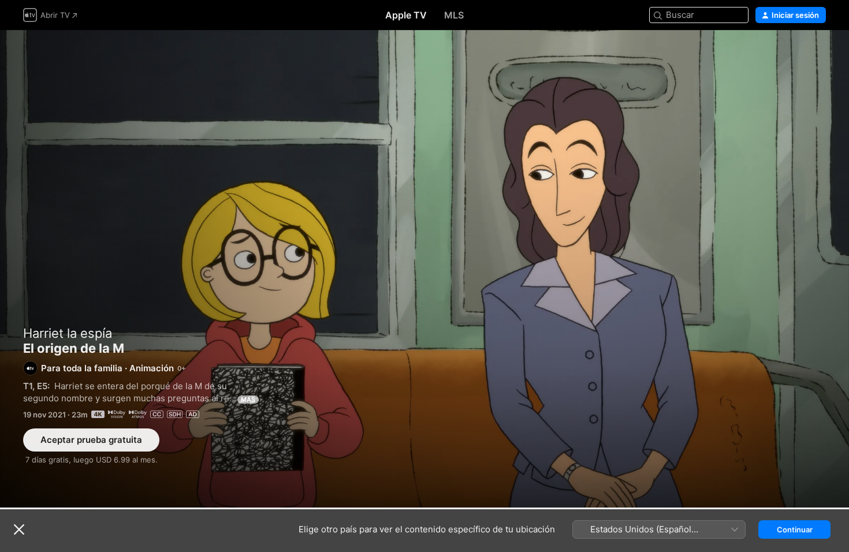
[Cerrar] (19, 529)
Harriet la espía (67, 333)
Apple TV (406, 15)
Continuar (795, 529)
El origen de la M (424, 269)
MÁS (248, 400)
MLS (454, 15)
